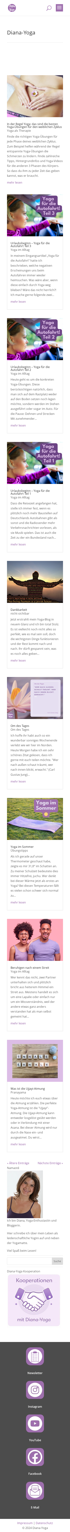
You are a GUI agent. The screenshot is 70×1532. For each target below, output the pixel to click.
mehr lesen (14, 182)
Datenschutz (44, 1523)
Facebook (35, 1474)
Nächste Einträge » (50, 1163)
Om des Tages (20, 726)
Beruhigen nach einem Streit (30, 968)
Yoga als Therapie (19, 131)
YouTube (35, 1440)
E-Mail (35, 1507)
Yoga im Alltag (20, 250)
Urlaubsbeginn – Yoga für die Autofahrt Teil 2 (30, 368)
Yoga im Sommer (22, 847)
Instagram (35, 1407)
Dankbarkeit (19, 610)
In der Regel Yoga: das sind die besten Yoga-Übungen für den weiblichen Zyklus (34, 125)
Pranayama (18, 1092)
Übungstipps (19, 850)
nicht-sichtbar (20, 613)
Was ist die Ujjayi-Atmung (28, 1089)
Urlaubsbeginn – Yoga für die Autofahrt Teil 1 (30, 492)
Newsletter (35, 1373)
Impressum (25, 1523)
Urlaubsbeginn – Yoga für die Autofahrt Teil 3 (30, 244)
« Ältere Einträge (18, 1163)
